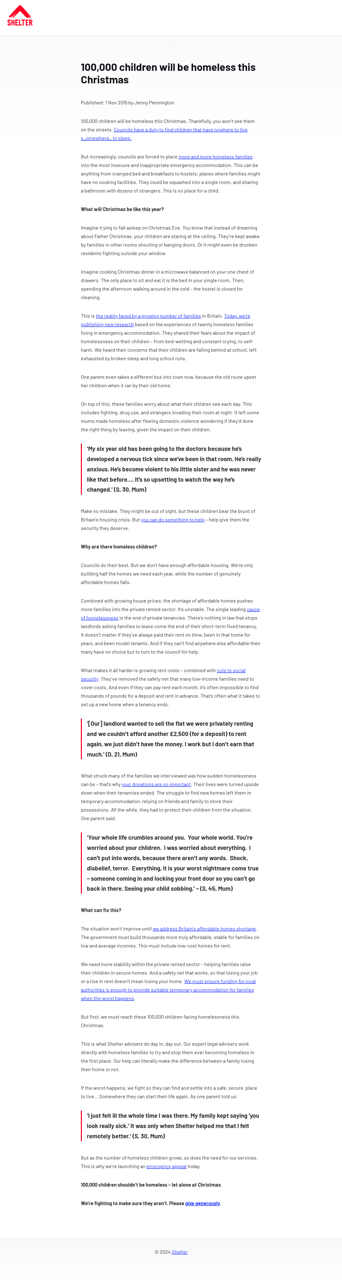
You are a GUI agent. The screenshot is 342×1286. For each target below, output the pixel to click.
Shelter (180, 1252)
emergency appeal (166, 1166)
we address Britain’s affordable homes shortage (204, 929)
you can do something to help (173, 519)
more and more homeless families (216, 156)
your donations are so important (156, 784)
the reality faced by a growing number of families (148, 316)
